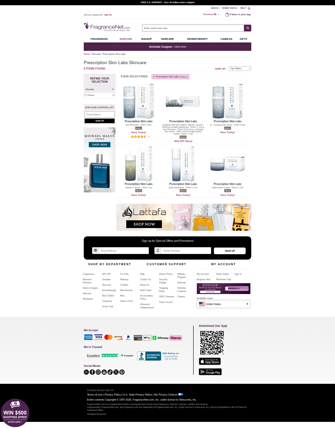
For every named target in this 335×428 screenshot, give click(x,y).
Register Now (203, 279)
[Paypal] (128, 337)
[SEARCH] (247, 28)
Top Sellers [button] (235, 68)
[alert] (211, 14)
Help (242, 8)
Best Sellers (108, 295)
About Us (144, 285)
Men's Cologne (90, 288)
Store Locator (166, 302)
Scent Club (107, 306)
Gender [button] (89, 89)
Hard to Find (126, 301)
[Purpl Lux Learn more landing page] (223, 290)
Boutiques (88, 299)
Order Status (229, 8)
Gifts (243, 39)
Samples (106, 279)
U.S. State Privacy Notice (137, 394)
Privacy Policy (113, 394)
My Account (203, 274)
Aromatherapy (109, 290)
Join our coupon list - (98, 15)
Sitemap (181, 282)
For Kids (124, 274)
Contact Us (145, 279)
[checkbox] (100, 95)
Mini (122, 295)
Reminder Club (223, 279)
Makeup (146, 39)
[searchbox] (193, 28)
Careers (181, 296)
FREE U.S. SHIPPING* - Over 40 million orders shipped (167, 2)
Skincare (126, 39)
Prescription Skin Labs (171, 76)
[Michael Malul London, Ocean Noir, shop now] (100, 161)
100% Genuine (166, 296)
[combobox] (196, 28)
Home (87, 54)
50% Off (106, 274)
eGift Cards (145, 290)
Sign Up (99, 121)
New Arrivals (126, 290)
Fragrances (99, 39)
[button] (138, 103)
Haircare (167, 39)
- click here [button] (167, 46)
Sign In (214, 8)
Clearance (107, 301)
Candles (124, 285)
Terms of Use (94, 394)
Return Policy (166, 274)
